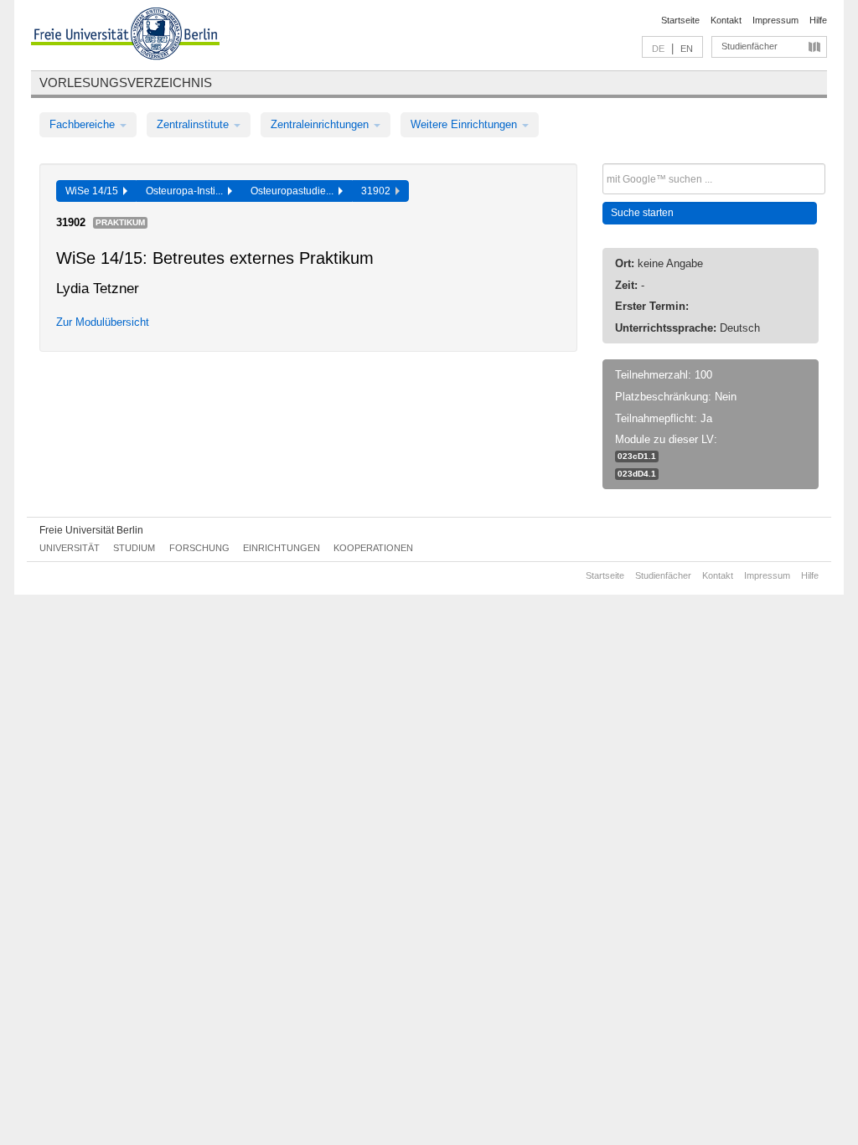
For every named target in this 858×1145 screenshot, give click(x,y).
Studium (134, 548)
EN (686, 49)
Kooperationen (373, 548)
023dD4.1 (637, 473)
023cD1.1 (637, 456)
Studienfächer (749, 46)
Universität (69, 548)
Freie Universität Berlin (91, 530)
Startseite (680, 20)
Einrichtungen (281, 548)
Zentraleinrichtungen (321, 124)
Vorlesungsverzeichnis (125, 82)
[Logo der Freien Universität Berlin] (125, 36)
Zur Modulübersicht (102, 322)
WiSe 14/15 (94, 191)
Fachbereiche (83, 124)
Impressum (775, 20)
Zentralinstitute (194, 124)
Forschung (199, 548)
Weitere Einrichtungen (465, 124)
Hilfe (818, 20)
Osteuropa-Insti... (187, 191)
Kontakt (726, 20)
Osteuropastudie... (295, 191)
